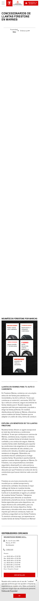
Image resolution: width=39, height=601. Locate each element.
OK (19, 596)
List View (31, 271)
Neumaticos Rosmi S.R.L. (15, 537)
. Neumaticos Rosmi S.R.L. (15, 285)
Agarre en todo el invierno (18, 363)
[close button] (36, 580)
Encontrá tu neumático (32, 3)
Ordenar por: (24, 31)
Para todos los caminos (12, 328)
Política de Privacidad (9, 591)
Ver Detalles (19, 575)
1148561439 (20, 305)
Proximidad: (14, 31)
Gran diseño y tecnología (12, 345)
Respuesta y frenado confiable (26, 329)
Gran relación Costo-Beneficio (25, 347)
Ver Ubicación (10, 545)
